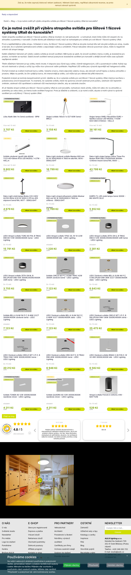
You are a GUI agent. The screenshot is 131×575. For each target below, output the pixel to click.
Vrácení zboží (34, 535)
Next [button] (128, 430)
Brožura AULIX (8, 552)
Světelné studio (8, 531)
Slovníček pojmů (87, 549)
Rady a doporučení (10, 14)
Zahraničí (84, 527)
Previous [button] (35, 430)
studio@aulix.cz (117, 552)
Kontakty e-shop (35, 552)
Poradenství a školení (63, 535)
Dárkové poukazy (35, 545)
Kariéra (5, 549)
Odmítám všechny (115, 565)
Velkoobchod (59, 527)
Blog (13, 21)
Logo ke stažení (8, 542)
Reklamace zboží (35, 538)
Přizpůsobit (93, 565)
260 (18, 433)
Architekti (58, 531)
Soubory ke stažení (62, 552)
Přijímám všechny (71, 565)
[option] (59, 430)
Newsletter (6, 535)
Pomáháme (6, 545)
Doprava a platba (35, 531)
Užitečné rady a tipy (88, 531)
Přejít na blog (8, 416)
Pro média (6, 538)
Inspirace (84, 538)
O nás (4, 527)
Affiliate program (35, 549)
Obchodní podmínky (36, 542)
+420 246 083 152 (120, 549)
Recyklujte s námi (87, 552)
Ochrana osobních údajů (64, 549)
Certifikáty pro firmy (62, 545)
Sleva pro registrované (37, 527)
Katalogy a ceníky (87, 535)
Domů (6, 21)
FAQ (82, 542)
